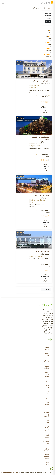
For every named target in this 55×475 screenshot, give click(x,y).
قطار (47, 398)
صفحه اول (51, 8)
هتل (47, 381)
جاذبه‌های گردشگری (47, 449)
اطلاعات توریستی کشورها (47, 456)
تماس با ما (47, 393)
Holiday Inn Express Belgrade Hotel (27, 120)
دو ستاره (48, 37)
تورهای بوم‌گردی (47, 367)
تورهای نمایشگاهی (47, 361)
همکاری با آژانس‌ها (47, 414)
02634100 (7, 472)
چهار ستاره (48, 50)
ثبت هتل (47, 422)
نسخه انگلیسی (47, 403)
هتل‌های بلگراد (46, 290)
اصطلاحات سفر (47, 443)
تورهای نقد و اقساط (47, 375)
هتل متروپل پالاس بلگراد (41, 81)
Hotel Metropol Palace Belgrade (26, 64)
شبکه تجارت (47, 464)
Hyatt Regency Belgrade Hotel (26, 178)
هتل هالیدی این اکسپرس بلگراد (40, 138)
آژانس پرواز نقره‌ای (14, 472)
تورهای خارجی (47, 355)
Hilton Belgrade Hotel (23, 235)
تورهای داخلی (47, 348)
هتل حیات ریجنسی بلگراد (41, 195)
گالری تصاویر (47, 436)
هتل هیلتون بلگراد (43, 251)
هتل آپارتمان (49, 32)
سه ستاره (48, 43)
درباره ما (47, 386)
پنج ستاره (48, 56)
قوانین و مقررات (47, 429)
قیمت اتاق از (44, 106)
